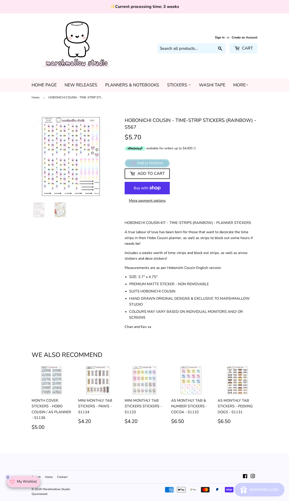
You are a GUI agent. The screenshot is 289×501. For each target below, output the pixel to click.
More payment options (147, 200)
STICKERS (177, 85)
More (239, 85)
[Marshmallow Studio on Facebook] (245, 476)
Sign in (220, 37)
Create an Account (244, 37)
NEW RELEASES (81, 85)
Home (36, 97)
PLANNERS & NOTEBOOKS (132, 85)
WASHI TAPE (212, 85)
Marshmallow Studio (56, 489)
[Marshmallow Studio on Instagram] (253, 476)
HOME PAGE (44, 85)
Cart (247, 48)
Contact (62, 477)
